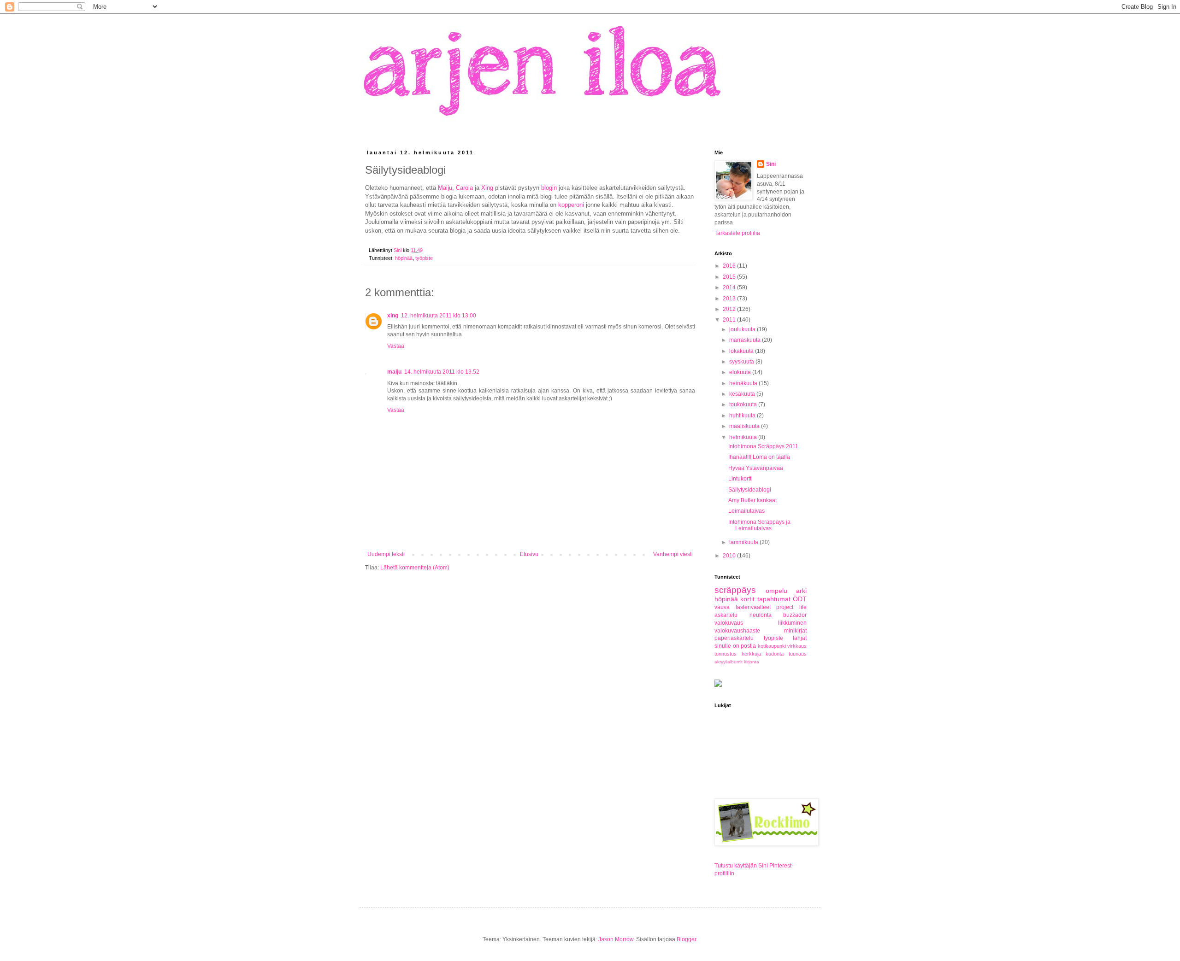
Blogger (686, 939)
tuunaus (798, 653)
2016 (730, 266)
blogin (549, 187)
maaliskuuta (745, 426)
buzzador (795, 615)
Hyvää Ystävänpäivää (755, 468)
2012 (730, 309)
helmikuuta (743, 437)
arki (801, 590)
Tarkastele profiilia (737, 233)
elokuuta (740, 372)
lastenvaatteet (753, 607)
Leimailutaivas (746, 511)
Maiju (445, 187)
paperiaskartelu (734, 638)
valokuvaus (728, 623)
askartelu (726, 615)
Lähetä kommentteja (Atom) (414, 567)
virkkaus (797, 646)
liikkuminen (792, 623)
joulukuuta (743, 329)
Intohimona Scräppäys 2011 (763, 446)
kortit (747, 599)
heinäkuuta (744, 383)
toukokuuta (743, 404)
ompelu (776, 590)
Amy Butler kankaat (752, 500)
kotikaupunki (772, 646)
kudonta (775, 653)
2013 (730, 298)
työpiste (424, 258)
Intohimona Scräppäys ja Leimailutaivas (759, 525)
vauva (722, 607)
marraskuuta (745, 340)
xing (392, 315)
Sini (771, 164)
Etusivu (529, 554)
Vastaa (395, 346)
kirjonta (751, 661)
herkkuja (751, 653)
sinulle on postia (735, 646)
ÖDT (800, 599)
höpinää (404, 258)
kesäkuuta (742, 394)
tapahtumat (774, 599)
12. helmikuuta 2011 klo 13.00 (438, 315)
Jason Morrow (615, 939)
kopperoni (571, 204)
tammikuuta (744, 542)
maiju (394, 372)
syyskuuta (742, 361)
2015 (730, 277)
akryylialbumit (728, 661)
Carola (464, 187)
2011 (730, 319)
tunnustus (725, 653)
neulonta (760, 615)
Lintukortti (740, 478)
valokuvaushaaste (737, 630)
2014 (730, 287)
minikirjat (795, 630)
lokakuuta (742, 351)
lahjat (800, 638)
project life (791, 607)
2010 (730, 555)
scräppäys (735, 590)
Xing (487, 187)
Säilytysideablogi (749, 489)
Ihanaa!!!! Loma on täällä (759, 457)
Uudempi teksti (386, 554)
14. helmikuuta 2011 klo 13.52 (441, 372)
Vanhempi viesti (673, 554)
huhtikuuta (743, 415)
